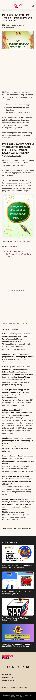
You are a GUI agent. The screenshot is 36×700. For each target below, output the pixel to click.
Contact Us (7, 677)
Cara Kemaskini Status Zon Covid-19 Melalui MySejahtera (16, 593)
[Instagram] (13, 667)
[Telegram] (21, 533)
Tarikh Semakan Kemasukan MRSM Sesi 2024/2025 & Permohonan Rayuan (17, 645)
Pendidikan (6, 27)
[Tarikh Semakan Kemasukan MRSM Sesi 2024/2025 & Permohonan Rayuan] (18, 633)
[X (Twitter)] (14, 533)
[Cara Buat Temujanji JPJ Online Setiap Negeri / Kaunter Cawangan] (18, 554)
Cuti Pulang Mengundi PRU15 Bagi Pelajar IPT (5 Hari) (15, 619)
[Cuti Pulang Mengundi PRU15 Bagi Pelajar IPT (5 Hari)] (18, 607)
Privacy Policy (9, 681)
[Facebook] (7, 533)
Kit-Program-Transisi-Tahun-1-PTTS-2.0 (14, 323)
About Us (6, 674)
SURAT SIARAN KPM (14, 251)
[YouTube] (27, 667)
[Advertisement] (18, 70)
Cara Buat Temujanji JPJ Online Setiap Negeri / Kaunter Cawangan (17, 566)
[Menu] (3, 6)
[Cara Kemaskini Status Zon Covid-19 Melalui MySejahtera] (18, 580)
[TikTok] (23, 667)
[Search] (33, 6)
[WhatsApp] (28, 533)
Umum (12, 27)
